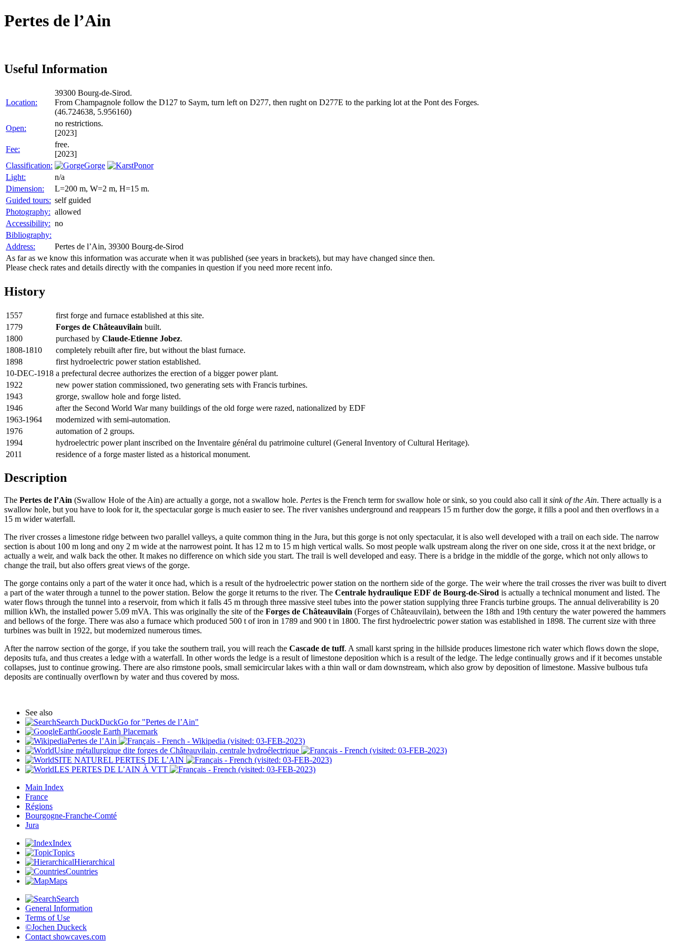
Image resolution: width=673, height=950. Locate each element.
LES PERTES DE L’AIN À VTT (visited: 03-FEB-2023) (184, 769)
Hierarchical (94, 861)
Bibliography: (29, 234)
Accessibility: (28, 223)
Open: (16, 128)
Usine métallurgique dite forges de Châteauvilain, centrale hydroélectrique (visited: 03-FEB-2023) (250, 750)
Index (62, 842)
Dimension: (25, 188)
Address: (20, 246)
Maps (58, 880)
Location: (21, 102)
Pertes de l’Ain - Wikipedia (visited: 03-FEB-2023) (186, 740)
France (36, 796)
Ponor (144, 165)
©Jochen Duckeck (56, 927)
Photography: (28, 211)
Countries (82, 871)
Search (67, 898)
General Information (59, 908)
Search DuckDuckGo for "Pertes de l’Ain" (127, 721)
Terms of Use (47, 917)
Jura (32, 825)
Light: (16, 177)
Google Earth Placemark (117, 731)
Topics (64, 852)
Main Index (44, 787)
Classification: (29, 165)
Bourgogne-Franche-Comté (71, 815)
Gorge (94, 165)
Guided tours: (28, 200)
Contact (65, 936)
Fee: (13, 149)
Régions (39, 806)
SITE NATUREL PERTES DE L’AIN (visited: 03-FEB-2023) (193, 759)
